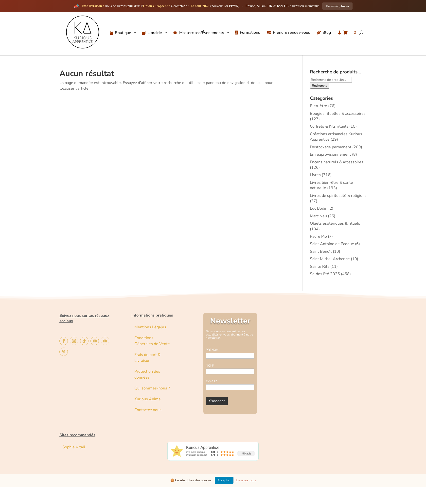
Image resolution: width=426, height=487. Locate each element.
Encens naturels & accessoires (336, 162)
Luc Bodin (318, 208)
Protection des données (147, 374)
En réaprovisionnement (330, 154)
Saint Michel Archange (330, 259)
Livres (315, 175)
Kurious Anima (147, 399)
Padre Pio (318, 236)
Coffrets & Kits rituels (329, 126)
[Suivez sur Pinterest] (63, 352)
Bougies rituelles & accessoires (338, 113)
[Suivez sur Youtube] (94, 341)
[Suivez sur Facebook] (63, 341)
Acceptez (224, 480)
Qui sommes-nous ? (152, 388)
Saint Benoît (321, 251)
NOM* (210, 366)
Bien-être (318, 106)
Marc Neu (318, 216)
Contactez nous (148, 410)
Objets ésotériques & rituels (335, 223)
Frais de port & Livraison (147, 357)
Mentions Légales (150, 327)
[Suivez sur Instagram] (74, 341)
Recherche (319, 86)
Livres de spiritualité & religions (338, 195)
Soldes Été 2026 (325, 274)
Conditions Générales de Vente (152, 341)
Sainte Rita (319, 266)
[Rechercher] (382, 46)
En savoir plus (337, 5)
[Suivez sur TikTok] (84, 341)
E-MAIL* (211, 381)
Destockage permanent (330, 147)
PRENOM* (213, 350)
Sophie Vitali (73, 447)
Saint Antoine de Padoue (332, 244)
